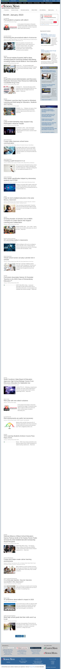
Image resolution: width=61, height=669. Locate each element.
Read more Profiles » (47, 99)
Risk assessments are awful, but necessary (18, 418)
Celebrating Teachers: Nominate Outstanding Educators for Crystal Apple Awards (49, 123)
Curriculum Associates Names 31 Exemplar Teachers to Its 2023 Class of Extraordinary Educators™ (18, 279)
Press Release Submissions (38, 663)
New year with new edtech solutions (16, 400)
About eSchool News (23, 661)
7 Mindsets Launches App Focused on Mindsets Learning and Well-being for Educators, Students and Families (20, 102)
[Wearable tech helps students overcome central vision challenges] (46, 93)
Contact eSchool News (38, 661)
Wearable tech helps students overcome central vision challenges (48, 85)
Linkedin (52, 663)
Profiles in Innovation (48, 2)
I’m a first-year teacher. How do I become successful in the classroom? (18, 581)
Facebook (53, 661)
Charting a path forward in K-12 (14, 161)
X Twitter (52, 662)
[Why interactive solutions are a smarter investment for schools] (45, 43)
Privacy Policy (47, 24)
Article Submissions (38, 662)
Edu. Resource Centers (13, 2)
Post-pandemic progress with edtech (16, 20)
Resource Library (5, 2)
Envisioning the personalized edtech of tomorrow (20, 37)
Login (44, 0)
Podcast (42, 2)
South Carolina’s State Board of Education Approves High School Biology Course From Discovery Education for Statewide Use (19, 381)
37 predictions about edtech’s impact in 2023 (19, 599)
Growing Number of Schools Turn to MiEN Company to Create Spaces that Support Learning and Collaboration (18, 220)
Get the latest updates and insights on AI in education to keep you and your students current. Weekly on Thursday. (36, 651)
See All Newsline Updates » (48, 132)
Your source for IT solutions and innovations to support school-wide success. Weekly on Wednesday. (22, 652)
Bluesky (47, 0)
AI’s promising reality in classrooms (16, 240)
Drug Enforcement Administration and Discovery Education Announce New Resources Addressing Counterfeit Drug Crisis (20, 81)
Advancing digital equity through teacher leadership (48, 51)
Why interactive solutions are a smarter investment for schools (49, 71)
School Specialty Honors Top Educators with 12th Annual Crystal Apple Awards (48, 115)
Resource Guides (37, 2)
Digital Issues (30, 2)
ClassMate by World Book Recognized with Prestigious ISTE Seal (48, 110)
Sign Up (55, 22)
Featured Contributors (23, 0)
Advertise (8, 662)
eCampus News (13, 0)
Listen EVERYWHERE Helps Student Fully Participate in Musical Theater (18, 122)
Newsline (24, 2)
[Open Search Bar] (57, 10)
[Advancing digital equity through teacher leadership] (45, 59)
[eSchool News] (10, 6)
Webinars (20, 2)
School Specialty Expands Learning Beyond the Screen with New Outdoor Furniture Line (49, 128)
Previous (18, 636)
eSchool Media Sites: (5, 0)
